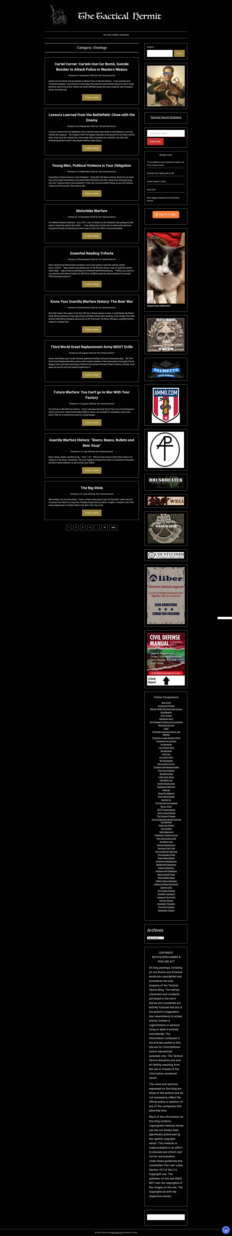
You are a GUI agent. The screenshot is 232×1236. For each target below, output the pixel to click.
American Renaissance (166, 861)
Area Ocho (166, 702)
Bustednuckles (166, 774)
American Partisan (166, 706)
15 (104, 527)
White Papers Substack (166, 881)
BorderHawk (166, 751)
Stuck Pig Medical (166, 793)
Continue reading (91, 97)
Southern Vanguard (166, 894)
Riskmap (166, 790)
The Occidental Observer (166, 851)
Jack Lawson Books (166, 813)
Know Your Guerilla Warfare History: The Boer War (92, 301)
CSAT (166, 728)
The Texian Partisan (166, 891)
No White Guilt (166, 842)
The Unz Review (166, 900)
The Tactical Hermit (106, 75)
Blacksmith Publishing (166, 864)
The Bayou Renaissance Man (166, 767)
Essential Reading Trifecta (91, 253)
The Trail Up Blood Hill (166, 838)
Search (150, 47)
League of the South (166, 897)
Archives (155, 930)
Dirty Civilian (166, 715)
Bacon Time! (166, 806)
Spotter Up (166, 800)
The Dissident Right (166, 855)
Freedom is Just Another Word (166, 738)
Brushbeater (166, 712)
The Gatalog (166, 829)
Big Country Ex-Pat (166, 764)
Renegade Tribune (166, 910)
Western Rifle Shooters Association (166, 709)
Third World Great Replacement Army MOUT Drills (92, 347)
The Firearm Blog (166, 748)
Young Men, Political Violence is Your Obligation (91, 165)
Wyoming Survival (166, 725)
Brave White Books (166, 858)
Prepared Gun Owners (166, 741)
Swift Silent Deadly (166, 796)
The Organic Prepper (166, 816)
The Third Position (166, 907)
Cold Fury (166, 754)
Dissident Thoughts (166, 904)
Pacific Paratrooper (166, 783)
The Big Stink (92, 488)
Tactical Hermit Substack (116, 35)
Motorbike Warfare (91, 211)
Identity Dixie (166, 887)
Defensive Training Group (166, 835)
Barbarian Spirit (166, 719)
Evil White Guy (166, 780)
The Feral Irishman (166, 770)
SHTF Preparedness (166, 810)
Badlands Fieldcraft (166, 787)
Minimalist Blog (117, 1233)
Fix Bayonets (166, 744)
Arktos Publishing (166, 868)
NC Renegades (166, 761)
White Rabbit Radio (166, 878)
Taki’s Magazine (166, 832)
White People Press (166, 874)
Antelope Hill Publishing (166, 871)
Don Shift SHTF (166, 757)
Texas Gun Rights (166, 825)
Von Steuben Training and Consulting (166, 722)
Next (113, 527)
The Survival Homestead (166, 803)
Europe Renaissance (166, 845)
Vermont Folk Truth (166, 848)
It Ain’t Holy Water (166, 777)
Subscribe (155, 141)
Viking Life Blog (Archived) (166, 884)
